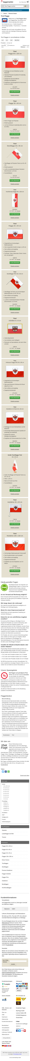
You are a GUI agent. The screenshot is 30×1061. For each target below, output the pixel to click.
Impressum (4, 1017)
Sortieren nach (26, 45)
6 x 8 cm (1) (5, 798)
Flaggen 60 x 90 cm (7, 849)
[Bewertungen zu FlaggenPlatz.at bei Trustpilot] (6, 984)
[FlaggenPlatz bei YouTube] (25, 1031)
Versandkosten (5, 1027)
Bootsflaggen (5, 884)
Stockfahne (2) (6, 808)
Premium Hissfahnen (7, 870)
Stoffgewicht (5, 817)
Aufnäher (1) (5, 803)
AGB (3, 1014)
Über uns (4, 1012)
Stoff (3, 815)
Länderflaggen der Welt (8, 833)
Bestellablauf (5, 1025)
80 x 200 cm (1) (6, 789)
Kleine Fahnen (5, 860)
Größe (3, 784)
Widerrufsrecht (5, 1034)
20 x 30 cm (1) (6, 797)
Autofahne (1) (6, 804)
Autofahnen (5, 880)
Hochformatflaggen (6, 887)
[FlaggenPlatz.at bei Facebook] (17, 1031)
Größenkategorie (6, 821)
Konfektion (4, 812)
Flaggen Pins (5, 877)
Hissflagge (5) (6, 806)
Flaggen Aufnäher (6, 873)
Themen (4, 837)
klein (7, 40)
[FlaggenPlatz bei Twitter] (20, 1031)
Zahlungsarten (5, 1030)
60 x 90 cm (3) (6, 791)
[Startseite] (1, 13)
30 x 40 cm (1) (6, 795)
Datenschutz (5, 1019)
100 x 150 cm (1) (6, 786)
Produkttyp (4, 801)
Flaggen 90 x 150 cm (7, 846)
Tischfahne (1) (6, 810)
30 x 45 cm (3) (6, 793)
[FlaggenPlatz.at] (7, 2)
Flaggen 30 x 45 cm (7, 853)
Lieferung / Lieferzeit (7, 1032)
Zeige (2, 45)
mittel (11, 40)
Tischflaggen (5, 863)
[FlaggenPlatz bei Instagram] (22, 1031)
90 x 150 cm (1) (6, 787)
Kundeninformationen (7, 1021)
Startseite (4, 830)
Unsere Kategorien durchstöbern (15, 10)
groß (2, 40)
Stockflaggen (5, 866)
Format (4, 819)
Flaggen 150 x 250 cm (7, 856)
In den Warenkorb (14, 91)
